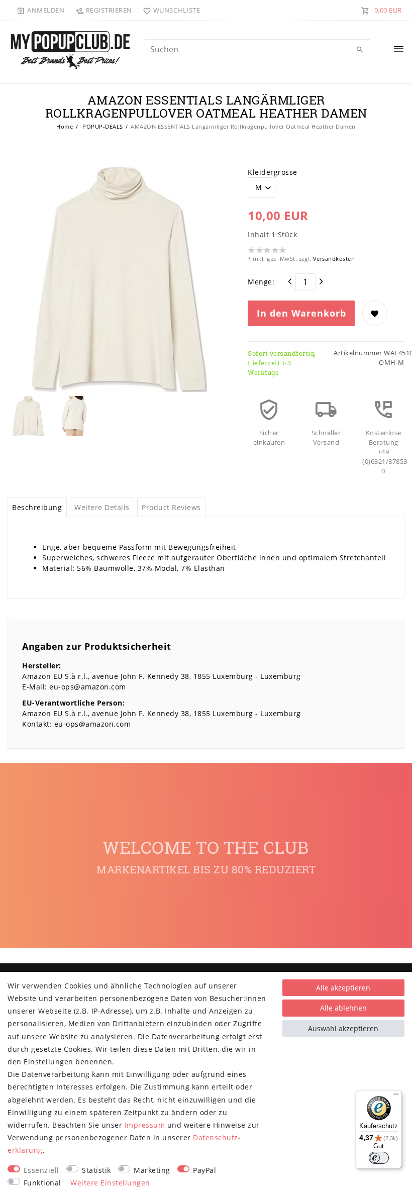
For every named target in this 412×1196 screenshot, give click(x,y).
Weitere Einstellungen (110, 1182)
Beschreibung (37, 507)
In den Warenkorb (301, 313)
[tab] (37, 507)
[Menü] (396, 1096)
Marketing (152, 1170)
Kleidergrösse (272, 172)
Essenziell (41, 1170)
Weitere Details (102, 507)
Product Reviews (171, 507)
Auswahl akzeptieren (343, 1028)
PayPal (204, 1170)
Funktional (42, 1182)
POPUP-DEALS (102, 126)
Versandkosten (333, 258)
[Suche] (360, 50)
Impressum (145, 1125)
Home (64, 126)
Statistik (96, 1170)
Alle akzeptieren (343, 987)
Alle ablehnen (343, 1008)
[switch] (379, 1158)
